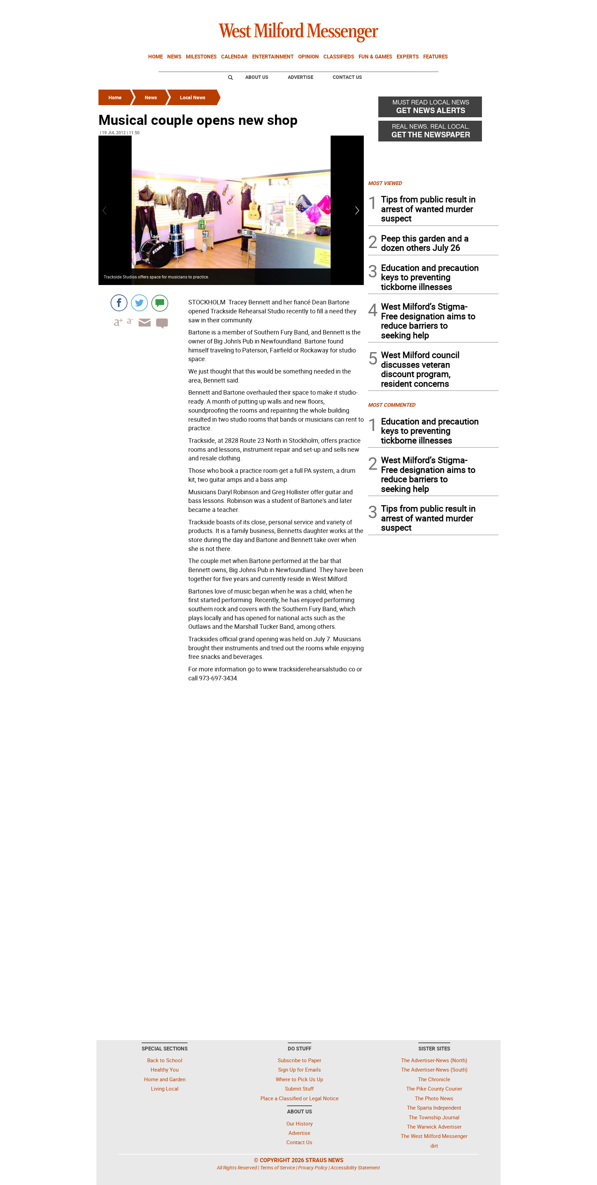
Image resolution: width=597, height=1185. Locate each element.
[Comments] (159, 302)
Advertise (300, 77)
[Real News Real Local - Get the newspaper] (433, 133)
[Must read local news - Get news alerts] (433, 109)
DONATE (482, 8)
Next (357, 210)
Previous (104, 210)
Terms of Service (277, 1167)
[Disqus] (231, 772)
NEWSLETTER (443, 8)
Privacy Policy (313, 1167)
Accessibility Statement (355, 1167)
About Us (256, 77)
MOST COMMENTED (391, 404)
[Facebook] (119, 302)
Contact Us (347, 77)
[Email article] (142, 328)
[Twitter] (139, 302)
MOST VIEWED (385, 183)
